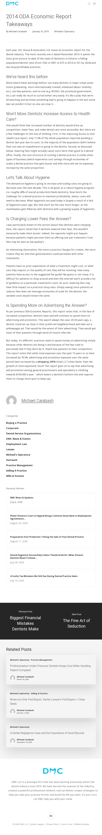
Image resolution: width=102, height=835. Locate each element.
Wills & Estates (15, 475)
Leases (10, 449)
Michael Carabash (18, 31)
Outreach (11, 460)
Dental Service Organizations (23, 433)
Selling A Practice (16, 470)
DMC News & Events (18, 438)
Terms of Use (66, 824)
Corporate (12, 428)
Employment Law (16, 444)
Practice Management (19, 465)
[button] (94, 3)
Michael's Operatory (64, 31)
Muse (86, 824)
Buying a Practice (16, 422)
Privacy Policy (52, 824)
